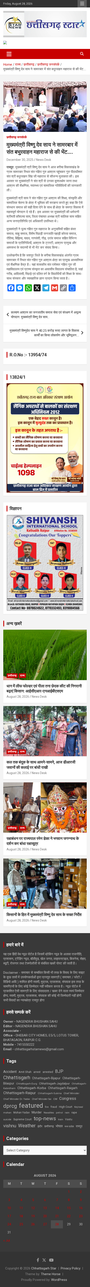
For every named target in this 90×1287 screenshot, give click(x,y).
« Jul (6, 1240)
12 (33, 1208)
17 (9, 1216)
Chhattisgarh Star (43, 1268)
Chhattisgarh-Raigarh (63, 1088)
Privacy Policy (70, 1268)
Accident (10, 1072)
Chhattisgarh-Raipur (19, 1093)
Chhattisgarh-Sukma (50, 1093)
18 (21, 1216)
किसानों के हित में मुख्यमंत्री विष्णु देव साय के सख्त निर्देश (44, 914)
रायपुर (79, 1126)
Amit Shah (25, 1072)
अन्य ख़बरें (14, 623)
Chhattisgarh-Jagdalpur (54, 1083)
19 (33, 1216)
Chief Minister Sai (41, 1099)
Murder (37, 1112)
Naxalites (49, 1112)
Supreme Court (22, 1119)
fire (46, 1106)
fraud (53, 1106)
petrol (59, 1112)
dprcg (10, 1106)
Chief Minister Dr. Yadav (16, 1099)
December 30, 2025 (20, 159)
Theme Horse (51, 1274)
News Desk (43, 159)
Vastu (68, 1119)
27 (45, 1224)
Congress (67, 1098)
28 (57, 1224)
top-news (45, 1118)
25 (21, 1224)
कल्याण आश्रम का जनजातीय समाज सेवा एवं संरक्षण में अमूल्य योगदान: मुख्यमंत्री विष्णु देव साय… (46, 314)
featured (31, 1105)
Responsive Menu (82, 3)
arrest (37, 1072)
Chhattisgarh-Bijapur (46, 1078)
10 (9, 1208)
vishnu (9, 1125)
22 (69, 1216)
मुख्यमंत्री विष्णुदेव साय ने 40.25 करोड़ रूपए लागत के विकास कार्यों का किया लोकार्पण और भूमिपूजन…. (44, 333)
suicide (7, 1119)
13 (45, 1208)
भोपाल (59, 1126)
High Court (65, 1106)
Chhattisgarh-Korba (31, 1088)
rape (74, 1112)
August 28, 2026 (18, 696)
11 (21, 1208)
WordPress (59, 1280)
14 (57, 1208)
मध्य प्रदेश (69, 1126)
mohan (7, 1112)
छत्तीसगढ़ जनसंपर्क (17, 137)
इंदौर (40, 1126)
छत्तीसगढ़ (49, 1126)
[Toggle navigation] (9, 54)
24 (9, 1224)
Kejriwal (78, 1107)
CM (55, 1099)
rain (67, 1112)
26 (33, 1224)
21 (57, 1216)
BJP (59, 1071)
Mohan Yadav (21, 1112)
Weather (27, 1125)
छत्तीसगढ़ (12, 675)
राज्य (22, 675)
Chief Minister (71, 1093)
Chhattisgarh (16, 1077)
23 (81, 1216)
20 (45, 1216)
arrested (48, 1072)
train (60, 1119)
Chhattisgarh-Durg (26, 1083)
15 (69, 1208)
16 (81, 1208)
